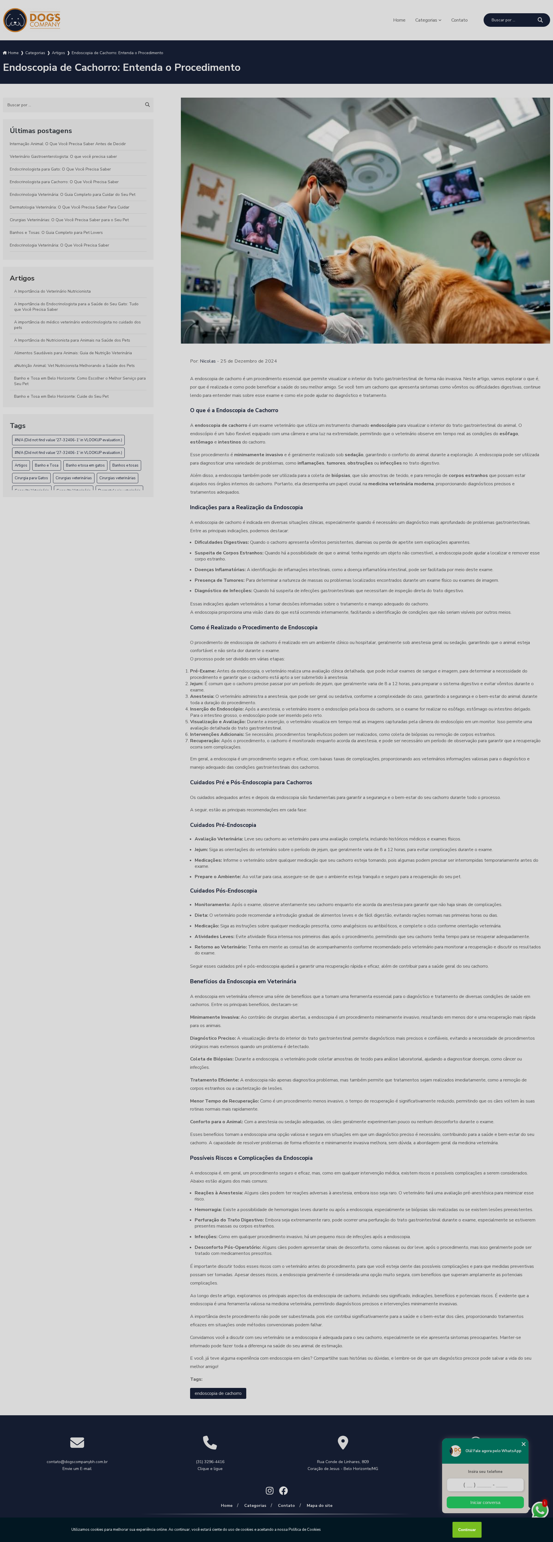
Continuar (467, 1530)
